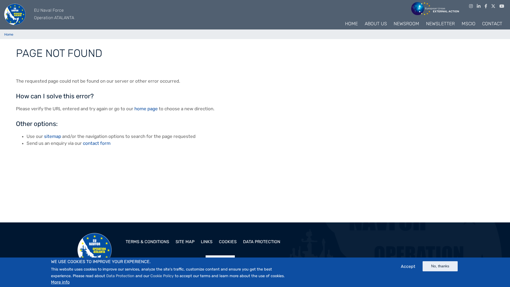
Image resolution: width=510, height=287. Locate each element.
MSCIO (468, 23)
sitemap (52, 136)
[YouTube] (501, 6)
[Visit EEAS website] (435, 8)
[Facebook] (485, 6)
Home (351, 23)
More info (60, 281)
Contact (492, 23)
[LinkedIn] (479, 6)
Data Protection (120, 275)
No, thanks (440, 266)
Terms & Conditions (147, 241)
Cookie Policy (162, 275)
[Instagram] (471, 6)
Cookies (228, 241)
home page (146, 108)
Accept (408, 266)
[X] (493, 6)
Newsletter (440, 23)
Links (206, 241)
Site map (185, 241)
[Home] (15, 14)
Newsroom (406, 23)
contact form (96, 143)
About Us (376, 23)
